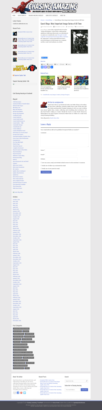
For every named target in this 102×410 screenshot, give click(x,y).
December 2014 (17, 234)
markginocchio (59, 102)
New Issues (17, 339)
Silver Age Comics (17, 165)
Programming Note (28, 341)
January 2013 (16, 278)
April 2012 (15, 293)
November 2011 (17, 303)
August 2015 (16, 219)
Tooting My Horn (19, 363)
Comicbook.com (17, 127)
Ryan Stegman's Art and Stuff (20, 161)
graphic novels (18, 334)
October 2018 (16, 199)
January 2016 (16, 211)
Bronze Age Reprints (18, 113)
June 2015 (15, 222)
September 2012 (17, 284)
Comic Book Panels (18, 119)
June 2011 (15, 313)
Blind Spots (17, 331)
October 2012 (16, 282)
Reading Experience (20, 349)
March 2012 (16, 295)
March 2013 (16, 274)
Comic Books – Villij (18, 123)
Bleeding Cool (16, 107)
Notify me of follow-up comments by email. (54, 165)
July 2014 (15, 244)
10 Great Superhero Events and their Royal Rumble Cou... (47, 88)
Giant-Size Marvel (17, 146)
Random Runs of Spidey (21, 347)
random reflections (20, 344)
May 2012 (15, 292)
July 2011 (15, 311)
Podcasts (17, 341)
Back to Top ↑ (85, 176)
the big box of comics (20, 360)
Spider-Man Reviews (18, 173)
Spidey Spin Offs (28, 357)
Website (43, 159)
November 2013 (17, 259)
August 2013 (16, 265)
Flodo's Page (16, 144)
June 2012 (15, 290)
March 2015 (16, 228)
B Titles (25, 331)
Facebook (18, 393)
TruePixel (40, 402)
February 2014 (16, 253)
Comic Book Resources (19, 121)
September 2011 (17, 307)
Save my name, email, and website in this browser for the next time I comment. (63, 162)
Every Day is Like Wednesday (20, 138)
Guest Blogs (49, 20)
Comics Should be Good (19, 130)
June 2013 (15, 268)
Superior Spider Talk (20, 75)
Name (43, 150)
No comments (80, 26)
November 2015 (17, 215)
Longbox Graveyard (18, 148)
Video (27, 368)
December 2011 (17, 301)
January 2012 (16, 299)
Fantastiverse (16, 140)
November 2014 (17, 236)
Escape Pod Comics (18, 134)
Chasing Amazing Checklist (36, 15)
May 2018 (15, 201)
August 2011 (16, 309)
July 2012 (15, 288)
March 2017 (16, 209)
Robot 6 (15, 159)
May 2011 (15, 315)
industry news (18, 336)
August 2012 (16, 286)
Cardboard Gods (17, 115)
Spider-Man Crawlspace (19, 171)
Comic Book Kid (17, 117)
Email (43, 154)
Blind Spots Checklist (52, 15)
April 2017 (15, 207)
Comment (43, 132)
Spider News (17, 357)
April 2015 (15, 226)
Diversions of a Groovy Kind (20, 132)
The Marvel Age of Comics (20, 182)
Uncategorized (18, 368)
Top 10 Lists (30, 363)
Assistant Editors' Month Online (21, 104)
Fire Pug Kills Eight (18, 142)
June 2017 (15, 203)
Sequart (15, 163)
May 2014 (15, 247)
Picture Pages (27, 339)
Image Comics (56, 94)
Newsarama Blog (17, 157)
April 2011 (15, 317)
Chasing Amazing (32, 402)
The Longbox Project (18, 180)
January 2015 (16, 232)
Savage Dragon (65, 94)
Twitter (24, 393)
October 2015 (16, 217)
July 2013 (15, 267)
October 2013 (16, 261)
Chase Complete (22, 15)
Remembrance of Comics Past (23, 352)
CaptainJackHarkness (79, 402)
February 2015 (16, 230)
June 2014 (15, 245)
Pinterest (21, 393)
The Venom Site (17, 186)
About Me (62, 15)
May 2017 (15, 205)
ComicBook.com (47, 94)
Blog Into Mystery (17, 109)
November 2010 (17, 320)
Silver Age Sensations (18, 167)
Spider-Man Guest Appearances (23, 355)
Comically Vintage (18, 125)
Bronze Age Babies (18, 111)
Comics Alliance (17, 128)
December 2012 (17, 280)
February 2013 (16, 276)
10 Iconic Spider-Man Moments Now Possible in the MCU (81, 88)
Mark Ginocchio (48, 26)
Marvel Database (17, 152)
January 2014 (16, 255)
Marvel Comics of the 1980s (20, 150)
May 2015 (15, 224)
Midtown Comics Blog (18, 155)
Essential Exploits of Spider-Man (21, 136)
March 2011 (16, 318)
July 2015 (15, 220)
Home (14, 15)
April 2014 (15, 249)
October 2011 (16, 305)
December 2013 (17, 257)
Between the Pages (18, 105)
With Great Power (17, 188)
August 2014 (16, 242)
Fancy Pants (56, 402)
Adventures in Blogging (21, 328)
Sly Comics (16, 169)
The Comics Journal (18, 178)
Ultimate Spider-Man (20, 365)
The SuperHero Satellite (19, 184)
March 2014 (16, 251)
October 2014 (16, 238)
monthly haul (29, 336)
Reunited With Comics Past (25, 32)
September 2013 (17, 263)
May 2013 (15, 270)
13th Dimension (17, 102)
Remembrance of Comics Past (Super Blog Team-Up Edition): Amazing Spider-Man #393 (26, 40)
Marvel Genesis (17, 153)
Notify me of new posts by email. (51, 168)
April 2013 (15, 272)
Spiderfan (15, 175)
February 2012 (16, 297)
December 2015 (17, 213)
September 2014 (17, 240)
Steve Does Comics (18, 176)
